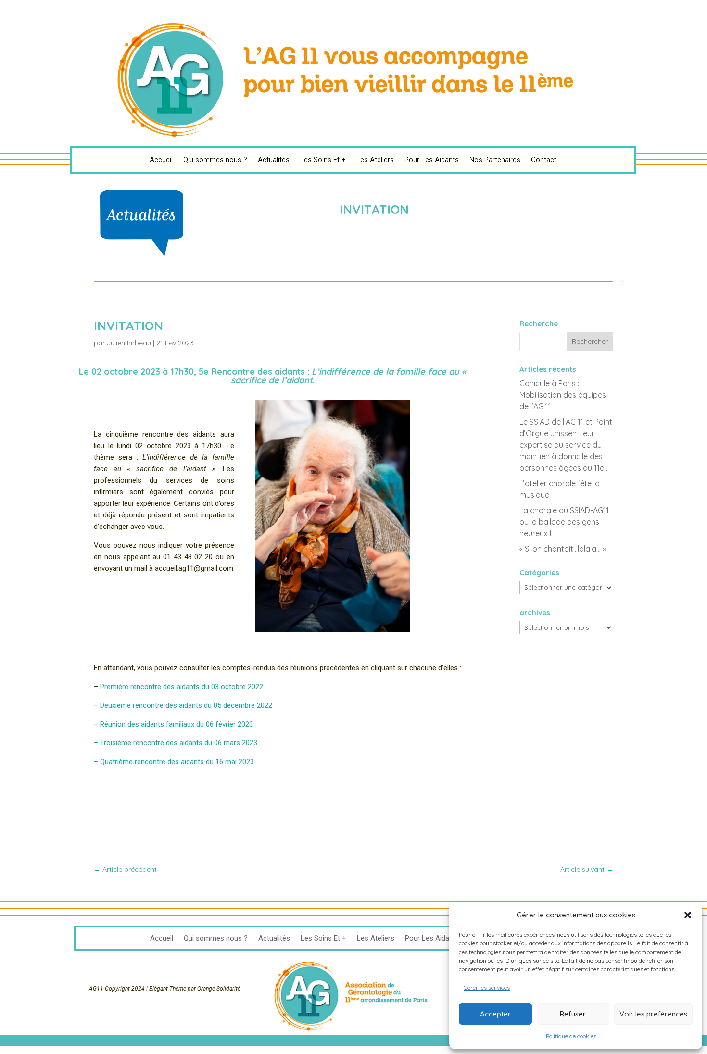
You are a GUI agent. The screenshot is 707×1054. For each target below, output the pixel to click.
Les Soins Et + (323, 159)
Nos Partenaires (494, 159)
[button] (688, 915)
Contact (543, 159)
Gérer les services (487, 987)
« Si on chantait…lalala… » (562, 548)
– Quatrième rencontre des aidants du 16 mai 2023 (174, 761)
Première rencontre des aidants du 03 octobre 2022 (181, 686)
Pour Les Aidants (431, 159)
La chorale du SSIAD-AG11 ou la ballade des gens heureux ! (564, 521)
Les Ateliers (375, 159)
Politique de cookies (571, 1036)
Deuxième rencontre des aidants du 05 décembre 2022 (186, 705)
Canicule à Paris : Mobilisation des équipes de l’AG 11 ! (562, 394)
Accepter (495, 1013)
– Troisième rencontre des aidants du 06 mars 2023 (175, 743)
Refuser (573, 1013)
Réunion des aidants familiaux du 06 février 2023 (176, 724)
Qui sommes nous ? (215, 159)
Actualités (274, 159)
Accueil (161, 159)
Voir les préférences (653, 1013)
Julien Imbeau (129, 343)
